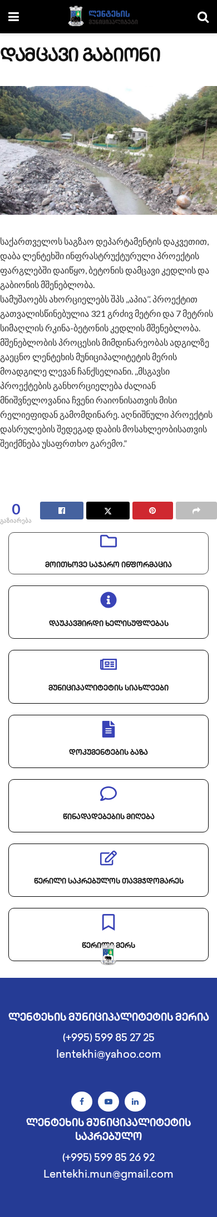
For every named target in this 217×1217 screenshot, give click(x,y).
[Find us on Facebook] (81, 1102)
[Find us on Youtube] (108, 1102)
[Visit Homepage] (108, 17)
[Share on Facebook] (61, 510)
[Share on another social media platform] (196, 510)
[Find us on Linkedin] (135, 1102)
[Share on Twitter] (108, 510)
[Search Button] (203, 16)
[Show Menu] (13, 16)
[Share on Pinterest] (153, 510)
